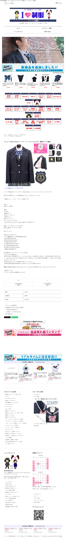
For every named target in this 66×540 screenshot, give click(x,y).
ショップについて (18, 31)
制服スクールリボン (10, 415)
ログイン (36, 496)
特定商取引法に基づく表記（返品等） (14, 307)
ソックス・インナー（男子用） (12, 427)
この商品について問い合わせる (13, 311)
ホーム (18, 28)
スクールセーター (9, 404)
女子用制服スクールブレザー (12, 402)
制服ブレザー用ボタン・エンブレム (13, 433)
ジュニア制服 (8, 437)
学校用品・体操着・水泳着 (11, 439)
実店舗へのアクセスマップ (11, 492)
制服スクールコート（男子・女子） (13, 394)
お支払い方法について (10, 486)
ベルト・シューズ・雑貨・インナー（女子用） (16, 423)
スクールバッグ (9, 429)
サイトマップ (8, 494)
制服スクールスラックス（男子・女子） (14, 413)
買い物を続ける (9, 314)
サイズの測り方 (9, 500)
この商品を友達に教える (11, 309)
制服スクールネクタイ (10, 417)
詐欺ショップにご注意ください (12, 496)
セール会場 (11, 136)
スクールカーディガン (10, 398)
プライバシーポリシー (39, 500)
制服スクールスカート (10, 410)
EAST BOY (36, 425)
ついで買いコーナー (10, 443)
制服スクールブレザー (13, 134)
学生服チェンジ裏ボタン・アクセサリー (14, 435)
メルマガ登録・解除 (10, 490)
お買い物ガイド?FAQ (10, 502)
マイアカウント (37, 494)
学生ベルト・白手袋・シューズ (12, 431)
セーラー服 (7, 408)
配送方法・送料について (11, 488)
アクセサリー (37, 394)
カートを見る (37, 498)
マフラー (7, 396)
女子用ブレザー (23, 134)
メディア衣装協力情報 (10, 498)
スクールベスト (9, 406)
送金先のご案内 (9, 504)
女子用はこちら (18, 136)
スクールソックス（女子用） (12, 425)
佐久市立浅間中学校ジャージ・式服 (13, 441)
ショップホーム (9, 482)
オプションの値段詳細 (10, 305)
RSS (35, 502)
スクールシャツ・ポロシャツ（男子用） (14, 421)
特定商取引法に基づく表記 (11, 506)
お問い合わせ (47, 31)
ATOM (38, 502)
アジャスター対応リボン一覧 (40, 423)
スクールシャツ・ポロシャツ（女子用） (14, 419)
